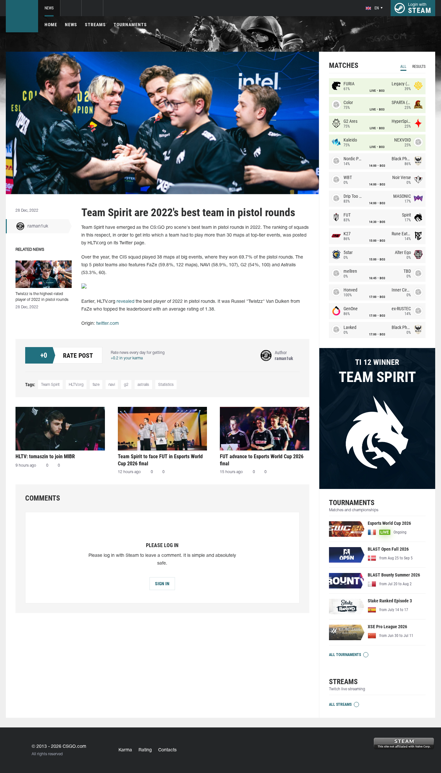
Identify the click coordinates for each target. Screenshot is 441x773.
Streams (95, 24)
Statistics (166, 384)
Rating (145, 750)
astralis (143, 384)
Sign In (162, 583)
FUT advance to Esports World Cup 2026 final (261, 460)
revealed (125, 302)
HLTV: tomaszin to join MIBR (45, 456)
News (49, 8)
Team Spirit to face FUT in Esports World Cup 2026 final (160, 460)
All (403, 66)
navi (111, 384)
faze (96, 384)
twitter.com (107, 324)
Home (51, 24)
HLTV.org (76, 384)
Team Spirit (50, 384)
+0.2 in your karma (127, 358)
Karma (125, 750)
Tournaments (130, 24)
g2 (126, 384)
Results (419, 66)
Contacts (167, 750)
